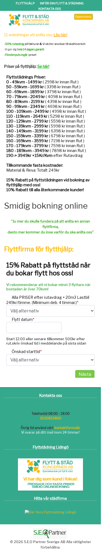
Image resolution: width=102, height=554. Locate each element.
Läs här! (60, 34)
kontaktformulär (67, 428)
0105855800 (50, 418)
